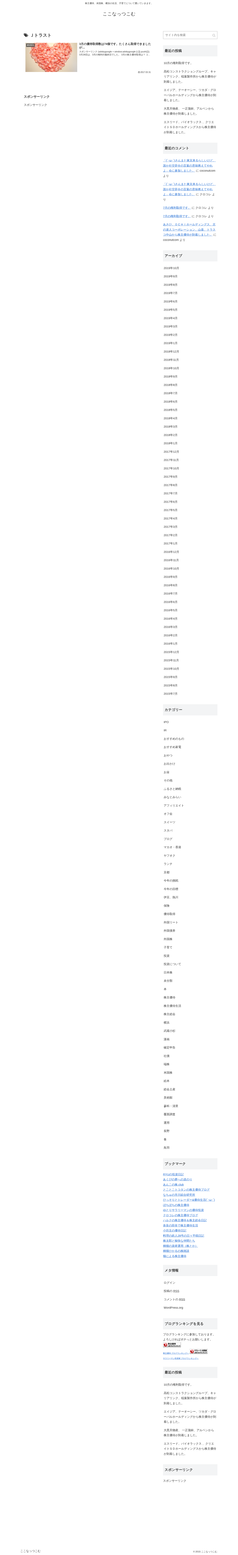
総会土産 (169, 1089)
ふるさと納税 (172, 788)
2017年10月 (171, 468)
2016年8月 (171, 585)
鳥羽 (167, 1147)
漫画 (167, 1039)
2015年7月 (171, 693)
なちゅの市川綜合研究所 (179, 1194)
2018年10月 (171, 368)
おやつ (168, 755)
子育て (168, 947)
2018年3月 (171, 426)
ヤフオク (169, 855)
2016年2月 (171, 635)
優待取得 (169, 914)
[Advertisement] (48, 128)
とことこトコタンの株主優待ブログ (186, 1189)
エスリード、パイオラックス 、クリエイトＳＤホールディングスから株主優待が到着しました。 (190, 127)
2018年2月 (171, 435)
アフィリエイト (174, 805)
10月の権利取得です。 (178, 63)
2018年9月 (171, 376)
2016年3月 (171, 627)
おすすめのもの (174, 738)
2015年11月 (171, 660)
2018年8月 (171, 385)
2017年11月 (171, 460)
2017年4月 (171, 518)
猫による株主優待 (174, 1256)
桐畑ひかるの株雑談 (176, 1251)
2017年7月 (171, 493)
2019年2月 (171, 334)
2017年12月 (171, 451)
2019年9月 (171, 276)
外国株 (168, 939)
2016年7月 (171, 593)
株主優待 (169, 997)
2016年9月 (171, 576)
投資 (167, 955)
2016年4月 (171, 618)
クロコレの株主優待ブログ (180, 1215)
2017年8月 (171, 485)
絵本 (167, 1081)
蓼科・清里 (171, 1106)
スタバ (168, 830)
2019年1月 (171, 343)
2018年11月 (171, 359)
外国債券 (169, 930)
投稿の (171, 1291)
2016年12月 (171, 552)
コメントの (174, 1299)
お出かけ (169, 763)
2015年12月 (171, 652)
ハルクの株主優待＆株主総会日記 (185, 1220)
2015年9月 (171, 677)
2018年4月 (171, 418)
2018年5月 (171, 410)
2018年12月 (171, 351)
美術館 (168, 1097)
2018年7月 (171, 393)
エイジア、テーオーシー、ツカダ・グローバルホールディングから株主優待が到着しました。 (190, 95)
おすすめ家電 (172, 747)
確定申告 (169, 1047)
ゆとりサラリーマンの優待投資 (183, 1210)
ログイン (169, 1282)
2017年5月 (171, 510)
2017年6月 (171, 501)
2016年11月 (171, 560)
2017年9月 (171, 476)
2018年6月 (171, 401)
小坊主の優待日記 (174, 1230)
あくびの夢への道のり (177, 1179)
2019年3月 (171, 326)
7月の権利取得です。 (177, 207)
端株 (167, 1064)
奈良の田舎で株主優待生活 (180, 1225)
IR (165, 730)
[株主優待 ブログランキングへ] (172, 1346)
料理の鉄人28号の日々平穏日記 (183, 1235)
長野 (167, 1131)
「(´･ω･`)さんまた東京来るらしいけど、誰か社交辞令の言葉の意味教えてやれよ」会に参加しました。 (189, 165)
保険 (167, 905)
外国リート (171, 922)
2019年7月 (171, 293)
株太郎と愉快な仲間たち (179, 1240)
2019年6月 (171, 301)
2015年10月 (171, 668)
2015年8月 (171, 685)
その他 (168, 780)
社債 (167, 1056)
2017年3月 (171, 526)
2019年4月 (171, 318)
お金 (167, 772)
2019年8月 (171, 284)
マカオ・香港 (172, 847)
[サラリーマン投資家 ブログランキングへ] (198, 1353)
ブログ (168, 839)
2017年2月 (171, 535)
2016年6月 (171, 602)
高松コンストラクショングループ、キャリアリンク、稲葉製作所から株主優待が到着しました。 (190, 76)
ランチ (168, 864)
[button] (214, 35)
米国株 (168, 1072)
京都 (167, 872)
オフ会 (168, 813)
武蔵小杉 (169, 1030)
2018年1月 (171, 443)
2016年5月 (171, 610)
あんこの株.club (173, 1184)
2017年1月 (171, 543)
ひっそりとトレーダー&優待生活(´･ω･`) (189, 1200)
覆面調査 (169, 1114)
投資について (172, 964)
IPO (166, 722)
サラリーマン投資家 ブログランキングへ (180, 1358)
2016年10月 (171, 568)
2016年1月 (171, 643)
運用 (167, 1122)
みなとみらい (172, 797)
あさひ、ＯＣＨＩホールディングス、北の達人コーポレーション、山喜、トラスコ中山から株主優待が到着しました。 (189, 229)
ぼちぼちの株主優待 (176, 1205)
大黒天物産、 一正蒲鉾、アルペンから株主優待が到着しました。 (189, 111)
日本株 (168, 972)
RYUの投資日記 (173, 1174)
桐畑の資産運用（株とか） (180, 1246)
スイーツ (169, 822)
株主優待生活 (172, 1005)
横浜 (167, 1022)
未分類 (168, 980)
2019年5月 (171, 309)
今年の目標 (171, 889)
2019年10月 (171, 268)
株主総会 (169, 1014)
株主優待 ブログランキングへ (176, 1353)
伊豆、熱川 (171, 897)
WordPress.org (173, 1307)
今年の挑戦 (171, 880)
